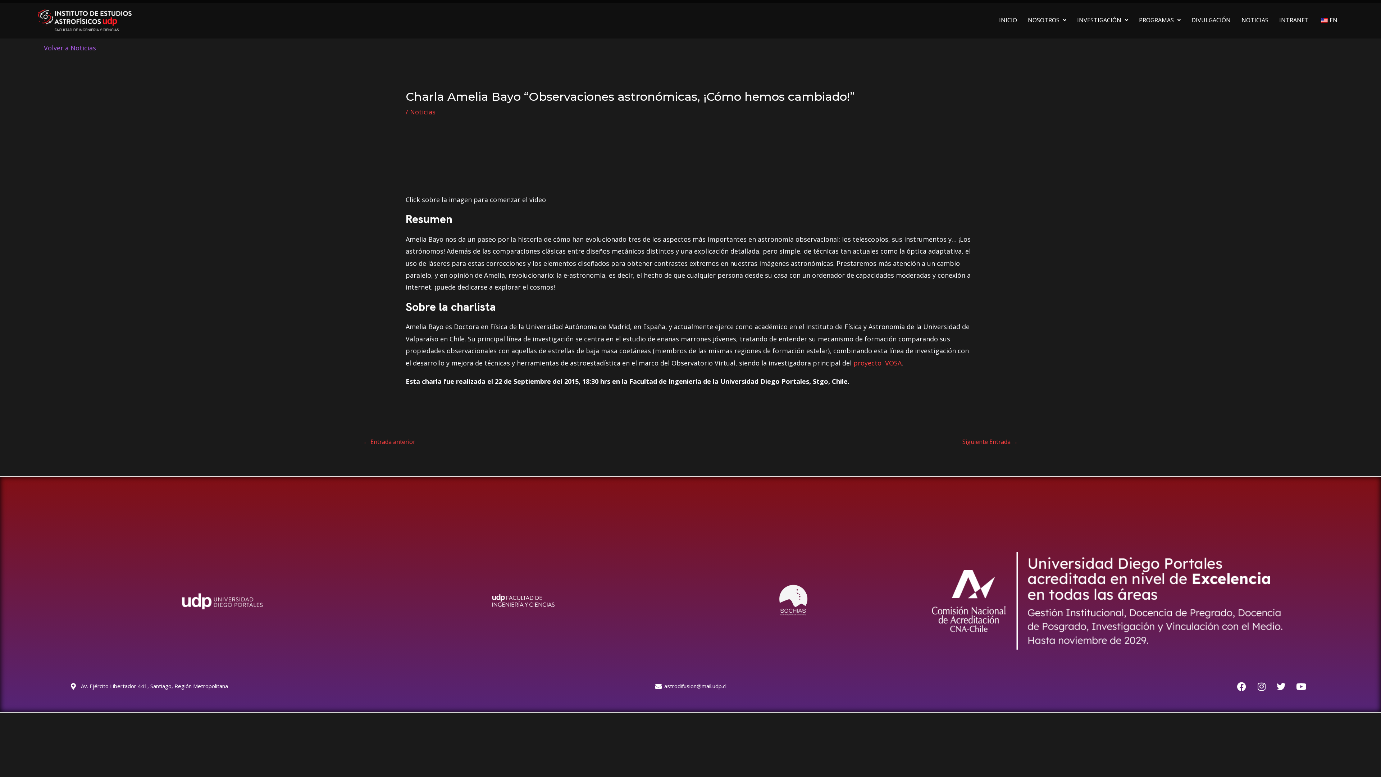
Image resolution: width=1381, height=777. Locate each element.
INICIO (1008, 20)
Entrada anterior (389, 442)
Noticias (423, 112)
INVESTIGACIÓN (1099, 20)
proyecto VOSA (877, 363)
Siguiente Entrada (990, 442)
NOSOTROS (1043, 20)
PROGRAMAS (1156, 20)
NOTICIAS (1254, 20)
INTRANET (1294, 20)
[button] (1047, 20)
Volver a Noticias (70, 48)
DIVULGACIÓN (1211, 20)
